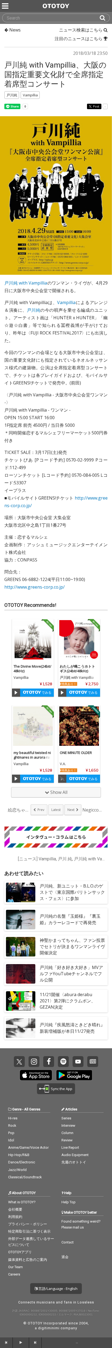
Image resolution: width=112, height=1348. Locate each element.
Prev (41, 809)
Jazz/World (17, 1170)
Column (67, 1133)
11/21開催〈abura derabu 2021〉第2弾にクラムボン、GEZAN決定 (67, 1001)
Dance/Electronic (21, 1162)
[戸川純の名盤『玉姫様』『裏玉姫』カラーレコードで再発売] (20, 919)
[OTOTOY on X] (19, 1061)
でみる (46, 692)
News (14, 30)
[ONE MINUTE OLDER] (79, 726)
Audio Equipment (75, 1155)
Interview (68, 1125)
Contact (67, 1242)
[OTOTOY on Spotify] (63, 1061)
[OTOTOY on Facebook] (48, 1061)
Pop (11, 1133)
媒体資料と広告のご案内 (27, 1260)
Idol (11, 1140)
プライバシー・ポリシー (27, 1224)
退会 (65, 1257)
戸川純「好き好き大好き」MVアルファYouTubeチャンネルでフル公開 (71, 973)
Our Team (15, 1267)
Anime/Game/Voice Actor (28, 1147)
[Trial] (16, 693)
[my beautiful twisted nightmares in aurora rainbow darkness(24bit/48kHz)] (33, 726)
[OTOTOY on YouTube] (78, 1061)
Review (67, 1140)
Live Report (70, 1147)
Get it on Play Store (74, 1075)
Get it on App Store (36, 1075)
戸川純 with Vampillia (25, 283)
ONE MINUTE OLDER (76, 752)
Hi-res (12, 1118)
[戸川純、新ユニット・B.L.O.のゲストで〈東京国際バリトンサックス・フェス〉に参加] (20, 892)
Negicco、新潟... (93, 810)
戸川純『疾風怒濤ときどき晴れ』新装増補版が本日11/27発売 (72, 1028)
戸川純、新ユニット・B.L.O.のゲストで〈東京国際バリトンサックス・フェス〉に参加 (72, 892)
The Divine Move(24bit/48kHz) (32, 668)
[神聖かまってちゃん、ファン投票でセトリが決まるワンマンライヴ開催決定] (20, 946)
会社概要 (15, 1209)
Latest (56, 809)
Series (66, 1118)
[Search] (105, 18)
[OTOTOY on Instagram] (34, 1061)
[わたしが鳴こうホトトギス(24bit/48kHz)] (79, 640)
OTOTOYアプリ (20, 1252)
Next (70, 809)
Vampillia (66, 302)
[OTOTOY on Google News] (92, 1061)
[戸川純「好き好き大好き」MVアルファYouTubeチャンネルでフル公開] (20, 974)
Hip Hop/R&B (18, 1155)
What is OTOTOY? (22, 1202)
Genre (16, 1109)
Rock (12, 1125)
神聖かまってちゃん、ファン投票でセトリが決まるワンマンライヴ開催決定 (72, 946)
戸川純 (34, 310)
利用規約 (15, 1217)
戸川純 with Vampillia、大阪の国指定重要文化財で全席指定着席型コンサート (55, 75)
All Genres (32, 1109)
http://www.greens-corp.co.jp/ (34, 587)
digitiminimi (49, 1328)
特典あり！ (68, 684)
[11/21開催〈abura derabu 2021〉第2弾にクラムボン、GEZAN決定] (20, 1001)
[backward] (6, 1342)
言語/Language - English (57, 1288)
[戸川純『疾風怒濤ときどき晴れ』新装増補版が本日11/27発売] (20, 1028)
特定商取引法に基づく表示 (29, 1231)
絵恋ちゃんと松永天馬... (19, 810)
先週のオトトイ (73, 1162)
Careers (14, 1274)
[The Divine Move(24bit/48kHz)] (33, 640)
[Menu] (5, 6)
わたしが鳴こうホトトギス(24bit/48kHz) (77, 668)
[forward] (35, 1342)
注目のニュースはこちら (79, 39)
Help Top (68, 1202)
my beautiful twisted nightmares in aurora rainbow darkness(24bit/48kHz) (33, 759)
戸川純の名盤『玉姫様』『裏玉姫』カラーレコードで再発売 (70, 919)
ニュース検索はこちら (81, 30)
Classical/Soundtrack (25, 1177)
